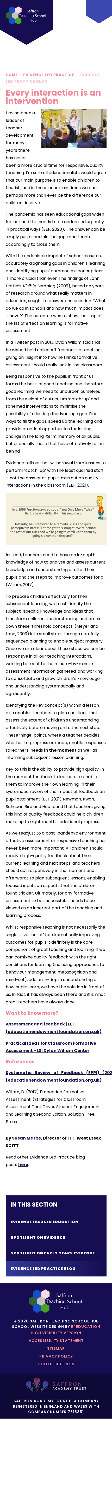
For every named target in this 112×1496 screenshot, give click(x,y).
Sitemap (56, 1348)
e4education (85, 1326)
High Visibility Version (56, 1332)
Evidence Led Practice (48, 74)
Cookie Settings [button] (56, 1364)
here (23, 1165)
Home (12, 74)
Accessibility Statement (56, 1340)
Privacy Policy (56, 1356)
